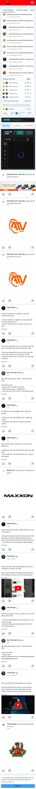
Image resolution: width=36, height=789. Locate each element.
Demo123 (11, 109)
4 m (8, 258)
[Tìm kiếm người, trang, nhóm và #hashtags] (32, 3)
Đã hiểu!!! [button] (18, 786)
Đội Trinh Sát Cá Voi (14, 372)
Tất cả (7, 125)
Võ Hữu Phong (13, 86)
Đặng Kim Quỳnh (14, 97)
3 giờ (8, 642)
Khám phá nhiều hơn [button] (7, 782)
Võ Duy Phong (13, 93)
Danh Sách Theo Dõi (29, 132)
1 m (8, 178)
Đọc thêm (4, 329)
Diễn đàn (13, 113)
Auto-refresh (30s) (21, 113)
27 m (8, 342)
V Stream (10, 556)
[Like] (18, 194)
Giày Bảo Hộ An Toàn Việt (16, 174)
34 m (8, 375)
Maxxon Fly (11, 470)
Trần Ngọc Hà (13, 90)
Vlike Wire (10, 307)
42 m (8, 407)
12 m (8, 310)
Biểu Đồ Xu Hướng (20, 132)
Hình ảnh (30, 125)
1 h (8, 440)
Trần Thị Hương (13, 83)
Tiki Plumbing (12, 724)
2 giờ (8, 526)
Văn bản (18, 125)
